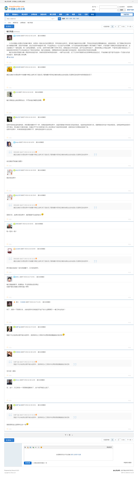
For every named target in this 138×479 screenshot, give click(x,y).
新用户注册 (130, 10)
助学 (67, 18)
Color (28, 447)
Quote (36, 447)
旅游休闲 (43, 14)
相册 (73, 14)
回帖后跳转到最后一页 (40, 463)
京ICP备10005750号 (127, 470)
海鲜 (77, 18)
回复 (10, 62)
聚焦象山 (15, 14)
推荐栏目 (15, 22)
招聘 (70, 18)
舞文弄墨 (53, 14)
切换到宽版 (133, 1)
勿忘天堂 (18, 170)
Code (39, 447)
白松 (17, 92)
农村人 (17, 277)
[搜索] (59, 18)
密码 (93, 10)
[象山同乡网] (15, 7)
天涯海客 (18, 35)
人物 (67, 14)
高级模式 (109, 447)
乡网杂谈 (34, 14)
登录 (72, 454)
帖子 (53, 19)
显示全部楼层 (42, 35)
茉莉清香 (18, 67)
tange (17, 142)
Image (30, 447)
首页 (7, 14)
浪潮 (17, 224)
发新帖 (8, 26)
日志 (79, 14)
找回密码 (129, 7)
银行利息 (30, 22)
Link (33, 447)
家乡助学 (25, 14)
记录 (86, 14)
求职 (74, 18)
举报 (129, 62)
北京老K (18, 249)
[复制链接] (17, 31)
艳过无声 (18, 117)
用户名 (94, 7)
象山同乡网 (8, 1)
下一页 (129, 26)
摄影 (60, 14)
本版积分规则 (127, 462)
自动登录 (122, 7)
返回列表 (106, 26)
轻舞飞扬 (18, 327)
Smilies (41, 447)
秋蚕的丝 (18, 352)
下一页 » (69, 435)
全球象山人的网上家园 (18, 1)
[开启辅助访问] (130, 1)
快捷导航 (126, 14)
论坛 (92, 14)
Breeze (18, 380)
